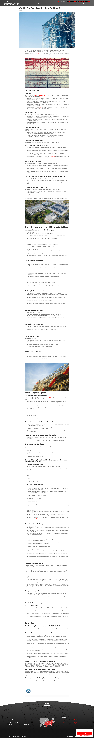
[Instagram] (28, 696)
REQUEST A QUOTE (72, 1)
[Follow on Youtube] (7, 1)
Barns (53, 3)
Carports (39, 3)
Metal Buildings (30, 4)
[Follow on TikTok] (12, 1)
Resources (85, 4)
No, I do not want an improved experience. (84, 735)
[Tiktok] (30, 696)
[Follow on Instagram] (10, 1)
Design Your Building (83, 1)
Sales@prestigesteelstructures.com (18, 719)
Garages (46, 3)
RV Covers (60, 3)
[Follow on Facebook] (5, 1)
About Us (76, 4)
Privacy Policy (75, 725)
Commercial (69, 3)
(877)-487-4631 (63, 1)
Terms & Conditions (66, 725)
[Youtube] (27, 696)
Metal (63, 719)
